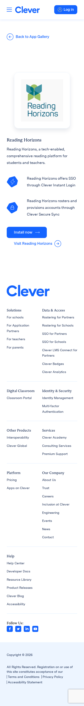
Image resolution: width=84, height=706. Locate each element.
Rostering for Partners (58, 317)
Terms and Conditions (23, 677)
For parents (15, 347)
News (46, 529)
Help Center (15, 563)
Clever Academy (54, 437)
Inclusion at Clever (55, 504)
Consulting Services (56, 446)
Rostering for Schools (57, 325)
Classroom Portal (19, 398)
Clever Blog (15, 596)
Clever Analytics (54, 372)
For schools (15, 317)
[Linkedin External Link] (27, 628)
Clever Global (17, 446)
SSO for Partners (54, 333)
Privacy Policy (53, 677)
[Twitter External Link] (18, 628)
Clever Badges (53, 364)
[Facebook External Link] (10, 628)
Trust (45, 488)
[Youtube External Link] (35, 628)
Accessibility (16, 604)
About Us (49, 480)
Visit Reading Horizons (33, 243)
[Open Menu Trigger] (9, 9)
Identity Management (57, 398)
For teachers (16, 339)
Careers (48, 496)
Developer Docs (18, 571)
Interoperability (18, 437)
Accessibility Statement (25, 682)
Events (47, 521)
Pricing (12, 480)
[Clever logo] (27, 9)
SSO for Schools (54, 342)
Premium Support (55, 454)
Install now (23, 232)
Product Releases (19, 587)
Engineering (50, 512)
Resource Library (19, 579)
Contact (48, 537)
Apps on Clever (18, 488)
